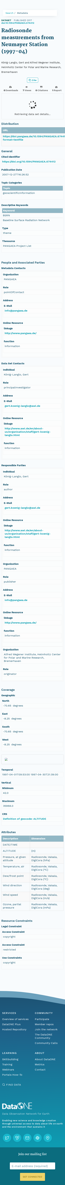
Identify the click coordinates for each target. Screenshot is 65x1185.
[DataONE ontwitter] (7, 1138)
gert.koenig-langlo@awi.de (22, 405)
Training (7, 1064)
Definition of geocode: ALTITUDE (24, 818)
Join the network (46, 1029)
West (5, 739)
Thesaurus (8, 241)
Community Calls (46, 1043)
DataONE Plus (11, 1024)
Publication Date (11, 169)
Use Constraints (12, 957)
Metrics (39, 1064)
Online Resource (13, 322)
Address (8, 300)
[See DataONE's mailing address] (48, 1138)
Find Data (13, 1084)
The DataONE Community (43, 1036)
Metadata (22, 13)
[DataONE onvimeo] (17, 1138)
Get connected (32, 1177)
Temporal (7, 769)
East (5, 713)
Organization (10, 274)
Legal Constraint (11, 926)
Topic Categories (11, 182)
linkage (8, 328)
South (6, 726)
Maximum (8, 801)
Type (5, 228)
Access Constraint (13, 931)
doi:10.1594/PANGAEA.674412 (17, 23)
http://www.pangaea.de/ (20, 333)
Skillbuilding (10, 1059)
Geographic (8, 695)
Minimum (8, 788)
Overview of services (15, 1019)
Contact (40, 1069)
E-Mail (8, 305)
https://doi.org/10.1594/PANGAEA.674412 (29, 161)
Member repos (44, 1024)
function (9, 341)
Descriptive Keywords (14, 205)
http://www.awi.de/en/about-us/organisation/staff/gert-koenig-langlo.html (27, 432)
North (5, 700)
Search (10, 13)
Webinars (8, 1069)
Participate (42, 1019)
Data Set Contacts (12, 363)
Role (5, 287)
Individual (9, 369)
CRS (4, 814)
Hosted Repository (14, 1029)
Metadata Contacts (13, 268)
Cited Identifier (10, 156)
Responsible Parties (13, 465)
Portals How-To (12, 1074)
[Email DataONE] (27, 1138)
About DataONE (45, 1059)
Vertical (6, 782)
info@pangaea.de (16, 310)
